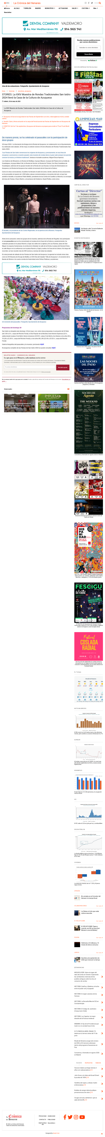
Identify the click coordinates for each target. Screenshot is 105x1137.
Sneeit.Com (56, 1133)
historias (11, 91)
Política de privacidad (45, 371)
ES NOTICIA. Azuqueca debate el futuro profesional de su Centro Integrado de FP (18, 406)
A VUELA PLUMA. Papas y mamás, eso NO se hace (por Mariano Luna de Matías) (90, 928)
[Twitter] (92, 3)
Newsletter (7, 12)
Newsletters (51, 1123)
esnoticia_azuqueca (24, 91)
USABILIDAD (51, 1116)
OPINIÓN (77, 891)
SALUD (74, 8)
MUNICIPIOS (49, 8)
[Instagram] (86, 3)
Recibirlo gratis (62, 367)
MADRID (38, 8)
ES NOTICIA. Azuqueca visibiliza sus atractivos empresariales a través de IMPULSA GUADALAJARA (53, 406)
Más (94, 8)
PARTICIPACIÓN (43, 1123)
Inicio (8, 8)
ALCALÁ (16, 8)
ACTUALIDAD (63, 8)
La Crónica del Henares (27, 3)
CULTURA (85, 8)
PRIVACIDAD (42, 1116)
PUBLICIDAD (51, 1119)
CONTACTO (42, 1119)
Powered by (83, 60)
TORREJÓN (27, 8)
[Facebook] (88, 3)
